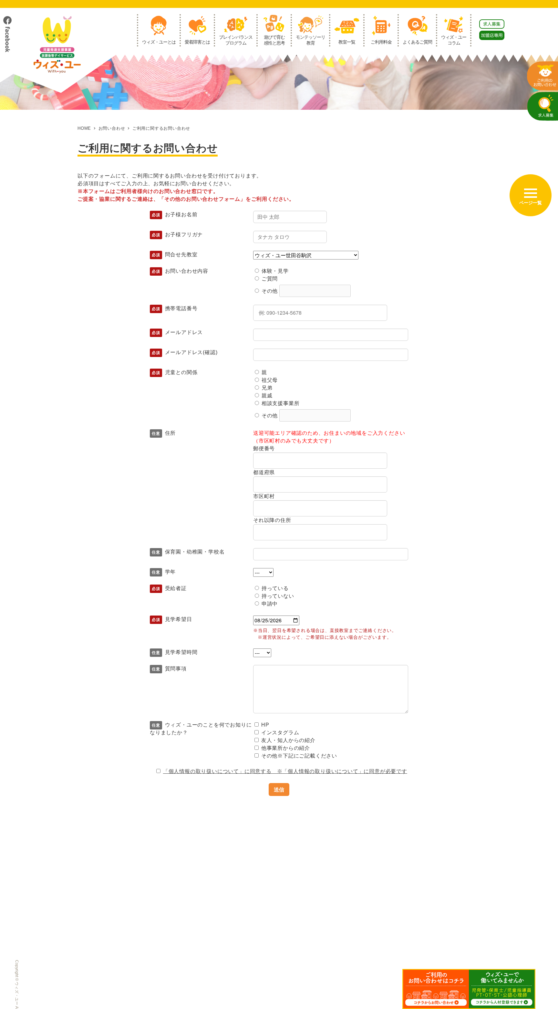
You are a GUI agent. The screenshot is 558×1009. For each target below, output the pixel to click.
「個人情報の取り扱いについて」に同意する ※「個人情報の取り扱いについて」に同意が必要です (285, 771)
